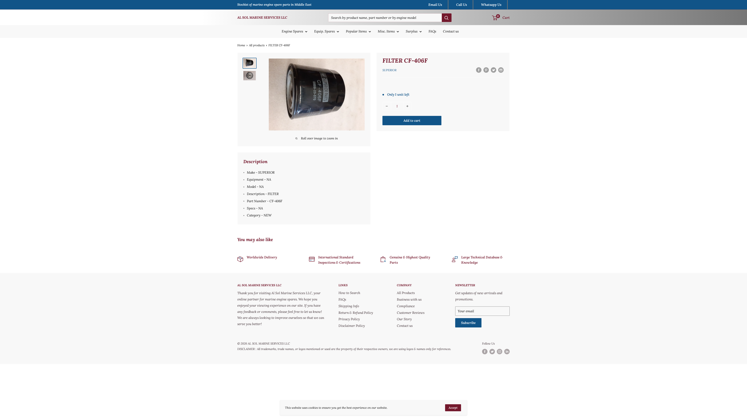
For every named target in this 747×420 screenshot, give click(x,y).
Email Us (435, 5)
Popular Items (356, 31)
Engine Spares (292, 31)
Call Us (461, 5)
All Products (406, 293)
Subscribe (468, 323)
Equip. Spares (324, 31)
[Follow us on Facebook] (484, 351)
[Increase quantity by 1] (407, 106)
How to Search (349, 293)
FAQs (432, 31)
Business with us (409, 299)
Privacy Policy (349, 319)
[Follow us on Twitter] (492, 351)
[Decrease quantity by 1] (387, 106)
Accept (453, 408)
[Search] (447, 17)
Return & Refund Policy (355, 313)
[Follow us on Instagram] (499, 351)
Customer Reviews (410, 313)
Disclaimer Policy (351, 326)
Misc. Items (386, 31)
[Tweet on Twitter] (493, 70)
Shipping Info (348, 306)
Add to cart (411, 120)
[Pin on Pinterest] (486, 70)
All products (257, 45)
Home (241, 45)
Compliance (406, 306)
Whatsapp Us (491, 5)
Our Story (404, 319)
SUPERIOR (389, 70)
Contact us (451, 31)
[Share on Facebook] (478, 70)
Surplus (411, 31)
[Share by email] (501, 70)
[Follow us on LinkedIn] (507, 351)
